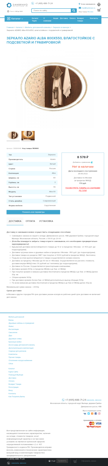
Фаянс (11, 326)
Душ (10, 335)
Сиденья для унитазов (17, 351)
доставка (12, 378)
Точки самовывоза (88, 4)
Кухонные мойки (15, 342)
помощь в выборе (16, 375)
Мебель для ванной (16, 317)
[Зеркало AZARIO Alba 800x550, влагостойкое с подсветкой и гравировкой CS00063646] (54, 88)
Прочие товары (15, 357)
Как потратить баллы (17, 397)
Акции (55, 18)
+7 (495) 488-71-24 (44, 3)
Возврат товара (80, 19)
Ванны (11, 320)
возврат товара (15, 384)
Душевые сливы (15, 339)
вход (11, 390)
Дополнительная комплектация (21, 348)
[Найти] (74, 10)
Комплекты (13, 354)
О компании (47, 19)
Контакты (94, 18)
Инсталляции (14, 329)
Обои (11, 364)
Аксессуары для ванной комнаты (22, 345)
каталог (12, 369)
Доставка (64, 18)
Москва (90, 12)
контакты (12, 394)
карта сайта (13, 372)
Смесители (13, 332)
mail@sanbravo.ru (88, 8)
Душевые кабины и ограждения (21, 323)
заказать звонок (94, 400)
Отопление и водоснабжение (20, 360)
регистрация (13, 387)
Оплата (72, 18)
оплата (11, 381)
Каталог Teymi (35, 19)
